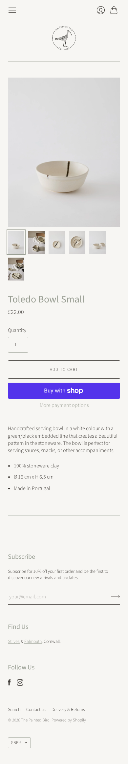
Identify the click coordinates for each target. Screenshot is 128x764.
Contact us (36, 709)
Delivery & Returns (68, 709)
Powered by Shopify (69, 720)
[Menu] (12, 10)
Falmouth (33, 641)
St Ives (14, 641)
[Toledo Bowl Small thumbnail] (16, 242)
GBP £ (16, 743)
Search (14, 709)
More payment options (64, 405)
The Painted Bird (35, 720)
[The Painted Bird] (64, 38)
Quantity (17, 330)
